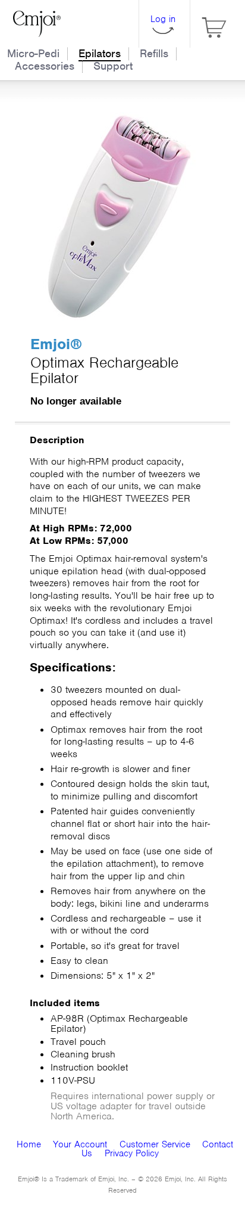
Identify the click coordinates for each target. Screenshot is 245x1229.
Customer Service (155, 1144)
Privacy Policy (132, 1153)
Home (29, 1144)
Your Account (80, 1144)
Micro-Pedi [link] (33, 53)
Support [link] (113, 66)
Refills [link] (154, 53)
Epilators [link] (99, 53)
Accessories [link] (44, 66)
